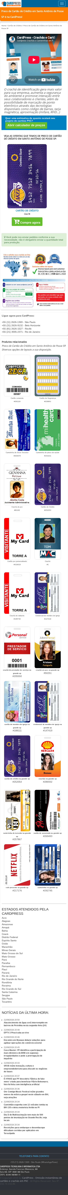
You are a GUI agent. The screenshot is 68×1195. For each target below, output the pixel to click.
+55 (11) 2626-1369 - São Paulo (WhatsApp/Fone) (34, 1162)
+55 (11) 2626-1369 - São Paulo (18, 322)
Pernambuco (8, 966)
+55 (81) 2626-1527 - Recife (17, 328)
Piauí (4, 969)
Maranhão (7, 947)
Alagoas (6, 921)
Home (3, 25)
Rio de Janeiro (9, 976)
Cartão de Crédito (15, 25)
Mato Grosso (8, 956)
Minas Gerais (9, 950)
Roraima (6, 985)
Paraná (5, 972)
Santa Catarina (9, 992)
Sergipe (6, 995)
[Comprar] (27, 176)
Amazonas (7, 924)
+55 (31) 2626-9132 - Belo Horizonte (21, 325)
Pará (4, 959)
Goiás (5, 943)
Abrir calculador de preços (26, 125)
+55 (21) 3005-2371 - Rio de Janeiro (21, 332)
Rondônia (7, 982)
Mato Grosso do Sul (12, 953)
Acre (4, 918)
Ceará (5, 934)
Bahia (5, 930)
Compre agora (29, 222)
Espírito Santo (9, 940)
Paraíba (6, 963)
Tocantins (7, 1001)
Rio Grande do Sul (11, 989)
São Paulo (7, 998)
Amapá (5, 927)
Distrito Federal (10, 937)
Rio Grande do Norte (13, 979)
